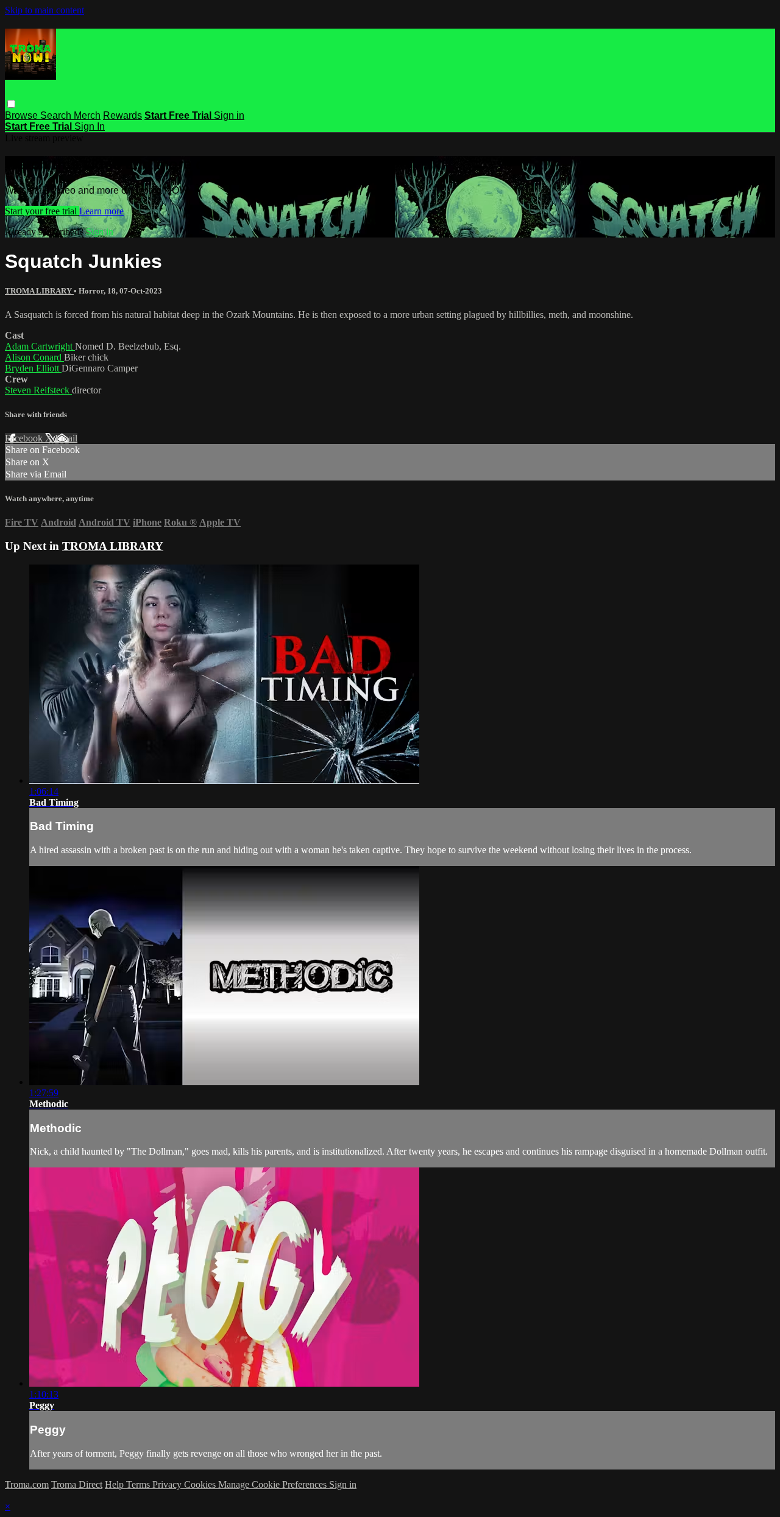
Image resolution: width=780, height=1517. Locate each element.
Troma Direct (76, 1484)
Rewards (122, 115)
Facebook (25, 438)
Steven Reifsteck (38, 390)
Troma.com (27, 1484)
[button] (11, 104)
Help (115, 1484)
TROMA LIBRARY (39, 290)
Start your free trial (42, 211)
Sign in (229, 115)
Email (66, 438)
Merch (87, 115)
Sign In (89, 126)
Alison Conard (34, 357)
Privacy (168, 1484)
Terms (139, 1484)
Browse (22, 115)
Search (57, 115)
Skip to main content (44, 10)
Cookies (201, 1484)
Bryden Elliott (33, 368)
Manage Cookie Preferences (273, 1484)
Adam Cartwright (40, 346)
